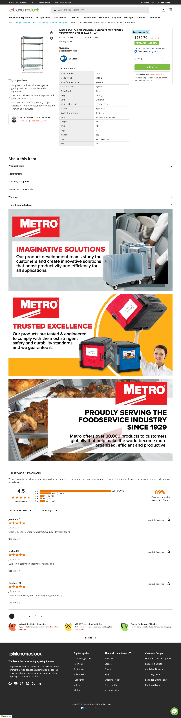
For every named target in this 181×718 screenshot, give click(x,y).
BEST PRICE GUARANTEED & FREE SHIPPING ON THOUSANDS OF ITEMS (39, 2)
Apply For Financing (155, 669)
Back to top (90, 637)
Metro (62, 37)
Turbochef (79, 679)
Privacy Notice (112, 690)
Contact (108, 669)
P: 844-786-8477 (165, 2)
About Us (109, 658)
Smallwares (60, 17)
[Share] (51, 32)
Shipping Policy (112, 679)
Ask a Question (65, 41)
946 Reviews (24, 501)
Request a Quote (153, 663)
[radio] (90, 491)
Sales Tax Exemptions (156, 679)
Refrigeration (43, 17)
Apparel (116, 17)
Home (10, 22)
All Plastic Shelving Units (59, 22)
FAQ (107, 674)
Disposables (89, 17)
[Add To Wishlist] (51, 38)
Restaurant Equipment (20, 17)
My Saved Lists (147, 2)
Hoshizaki (78, 663)
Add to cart (152, 67)
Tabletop (74, 17)
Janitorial (155, 17)
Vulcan (77, 685)
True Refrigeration (83, 658)
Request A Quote (39, 121)
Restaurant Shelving (40, 22)
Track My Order (153, 674)
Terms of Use (111, 685)
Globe (77, 690)
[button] (171, 10)
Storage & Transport (135, 17)
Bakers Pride (80, 674)
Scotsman (79, 669)
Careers (108, 663)
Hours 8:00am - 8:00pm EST (159, 658)
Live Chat (23, 121)
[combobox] (100, 10)
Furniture (104, 17)
